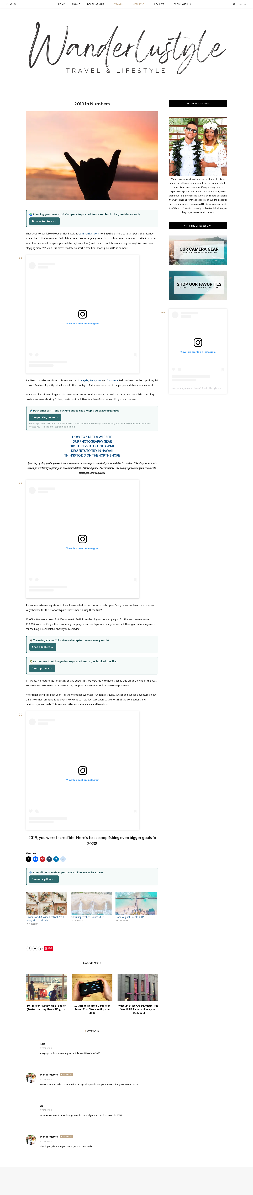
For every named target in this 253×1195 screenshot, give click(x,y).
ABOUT (76, 4)
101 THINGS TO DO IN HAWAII (92, 446)
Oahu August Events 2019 (130, 917)
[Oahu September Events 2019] (91, 903)
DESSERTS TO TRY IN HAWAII (92, 451)
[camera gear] (198, 263)
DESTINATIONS (95, 4)
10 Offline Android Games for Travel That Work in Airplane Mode (92, 1009)
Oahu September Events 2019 (87, 917)
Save (50, 947)
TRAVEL (118, 4)
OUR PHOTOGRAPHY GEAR (92, 441)
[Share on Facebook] (29, 948)
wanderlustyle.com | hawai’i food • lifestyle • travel (198, 388)
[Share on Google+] (40, 948)
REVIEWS (159, 4)
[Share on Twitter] (35, 948)
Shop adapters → (42, 647)
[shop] (198, 298)
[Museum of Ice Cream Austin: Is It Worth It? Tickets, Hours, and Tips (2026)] (138, 987)
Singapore (95, 380)
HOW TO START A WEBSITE (92, 437)
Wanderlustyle (49, 1074)
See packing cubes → (45, 417)
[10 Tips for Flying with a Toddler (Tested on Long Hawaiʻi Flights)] (46, 987)
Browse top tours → (44, 221)
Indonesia (112, 380)
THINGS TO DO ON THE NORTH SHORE (92, 455)
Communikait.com (88, 233)
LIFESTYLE (138, 4)
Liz (41, 1105)
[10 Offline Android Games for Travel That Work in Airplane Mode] (92, 987)
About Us (178, 208)
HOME (61, 4)
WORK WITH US (183, 4)
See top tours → (42, 668)
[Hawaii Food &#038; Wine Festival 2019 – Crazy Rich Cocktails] (46, 903)
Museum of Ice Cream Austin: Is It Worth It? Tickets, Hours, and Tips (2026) (138, 1009)
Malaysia (83, 380)
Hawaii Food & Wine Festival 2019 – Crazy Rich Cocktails (46, 918)
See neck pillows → (44, 879)
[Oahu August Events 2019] (136, 903)
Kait (42, 1043)
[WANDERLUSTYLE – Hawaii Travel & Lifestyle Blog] (126, 48)
